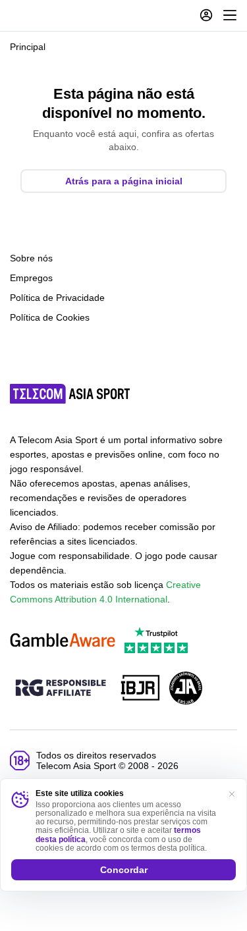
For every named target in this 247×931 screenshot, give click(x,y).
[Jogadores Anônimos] (185, 689)
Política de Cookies (50, 317)
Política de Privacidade (57, 297)
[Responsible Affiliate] (60, 689)
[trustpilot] (156, 641)
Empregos (31, 278)
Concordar (124, 869)
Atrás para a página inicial (123, 181)
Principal (27, 46)
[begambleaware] (62, 641)
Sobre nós (31, 258)
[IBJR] (140, 689)
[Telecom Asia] (70, 394)
